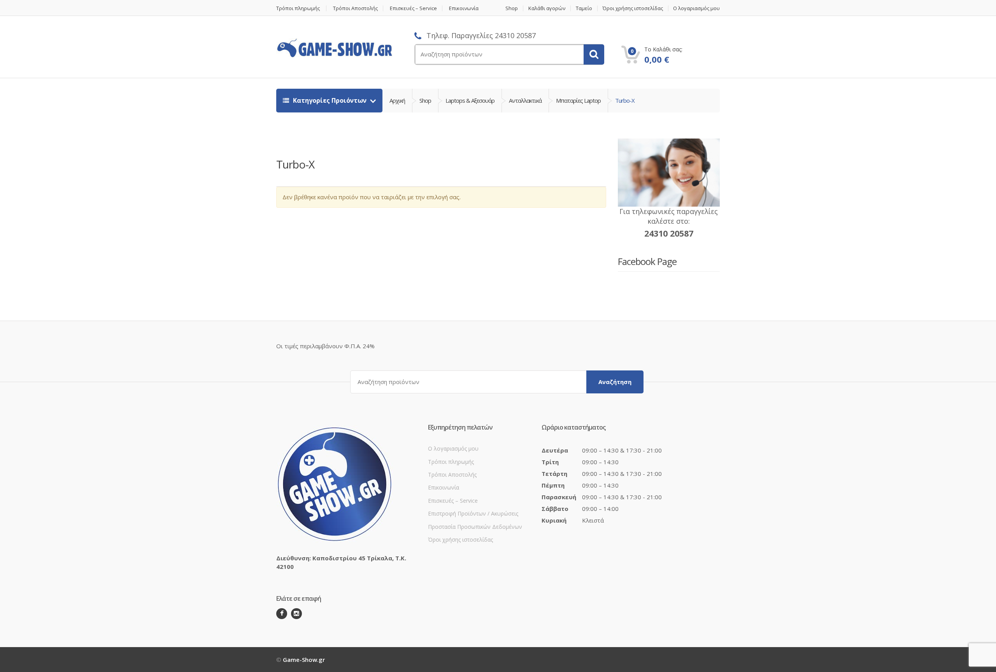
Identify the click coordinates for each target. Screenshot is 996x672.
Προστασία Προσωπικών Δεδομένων (475, 526)
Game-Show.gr (304, 659)
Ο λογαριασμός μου (696, 8)
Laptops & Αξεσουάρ (469, 100)
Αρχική (397, 100)
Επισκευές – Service (413, 8)
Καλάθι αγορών (546, 8)
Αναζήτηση (614, 382)
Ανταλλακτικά (525, 100)
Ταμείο (584, 8)
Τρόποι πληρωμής (298, 8)
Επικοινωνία (464, 8)
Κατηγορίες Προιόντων (329, 100)
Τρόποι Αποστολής (355, 8)
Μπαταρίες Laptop (578, 100)
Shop (511, 8)
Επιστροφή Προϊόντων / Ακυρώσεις (473, 513)
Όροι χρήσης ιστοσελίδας (633, 8)
